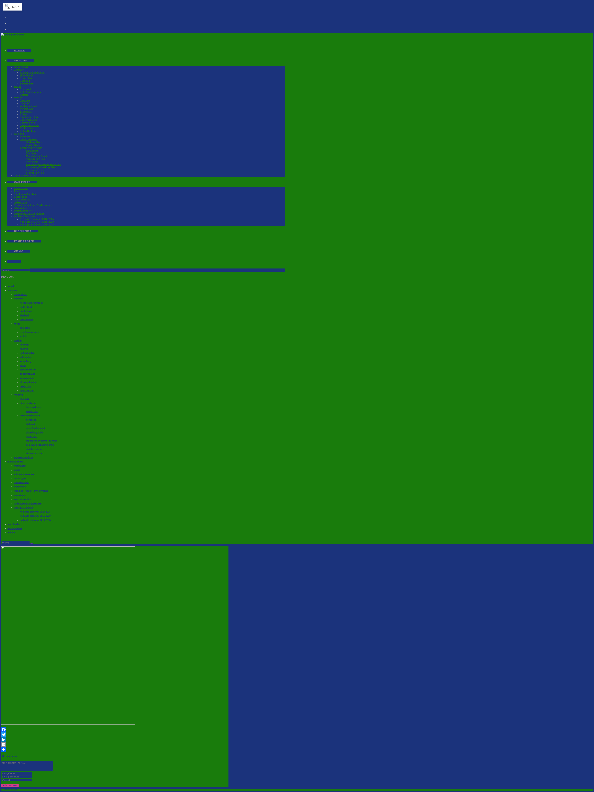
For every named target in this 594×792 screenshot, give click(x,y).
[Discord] (12, 28)
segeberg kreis (34, 449)
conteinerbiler (21, 482)
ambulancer (20, 465)
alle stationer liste (23, 457)
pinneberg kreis (34, 432)
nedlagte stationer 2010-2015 (35, 520)
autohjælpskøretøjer (24, 474)
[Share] (114, 749)
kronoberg (25, 361)
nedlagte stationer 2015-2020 (35, 516)
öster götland (27, 390)
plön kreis (31, 436)
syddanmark (26, 319)
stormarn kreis (34, 453)
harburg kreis (33, 407)
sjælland (24, 315)
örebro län (25, 386)
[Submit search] (31, 543)
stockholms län (28, 369)
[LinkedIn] (114, 739)
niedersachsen (28, 403)
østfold (23, 336)
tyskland (18, 394)
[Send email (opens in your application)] (12, 22)
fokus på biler (14, 528)
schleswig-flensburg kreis (40, 445)
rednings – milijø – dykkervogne (31, 490)
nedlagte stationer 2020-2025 (35, 511)
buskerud (25, 328)
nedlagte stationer (23, 507)
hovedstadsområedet (31, 302)
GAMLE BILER (15, 461)
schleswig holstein (30, 415)
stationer (12, 290)
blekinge (24, 344)
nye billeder (13, 524)
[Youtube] (12, 16)
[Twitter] (114, 734)
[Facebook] (114, 729)
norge (17, 323)
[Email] (114, 744)
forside (11, 286)
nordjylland (26, 311)
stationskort (20, 294)
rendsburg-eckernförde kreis (41, 440)
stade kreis (32, 411)
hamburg (25, 399)
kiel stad (30, 424)
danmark (18, 298)
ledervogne (20, 486)
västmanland (27, 378)
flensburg (31, 419)
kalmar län (25, 357)
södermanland (27, 373)
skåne (23, 365)
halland (24, 348)
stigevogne (20, 495)
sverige (18, 340)
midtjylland (26, 307)
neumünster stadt (35, 428)
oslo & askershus (29, 332)
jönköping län (27, 353)
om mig (11, 532)
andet (17, 470)
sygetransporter (22, 499)
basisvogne (20, 478)
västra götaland (28, 382)
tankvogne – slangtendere (27, 503)
